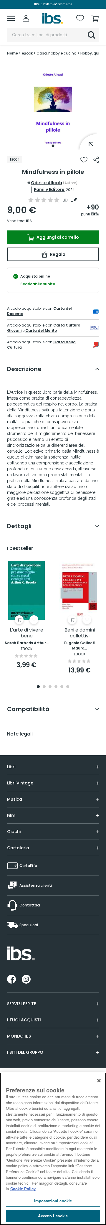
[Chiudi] (98, 1080)
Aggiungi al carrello (57, 237)
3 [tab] (50, 687)
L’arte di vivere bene (26, 633)
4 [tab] (56, 687)
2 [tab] (44, 687)
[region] (53, 1148)
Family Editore (49, 189)
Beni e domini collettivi (79, 633)
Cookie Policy (23, 1188)
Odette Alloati (46, 183)
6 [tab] (68, 687)
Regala (57, 254)
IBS (29, 220)
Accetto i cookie (53, 1216)
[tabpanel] (53, 106)
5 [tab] (62, 687)
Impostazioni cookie (53, 1200)
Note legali (20, 734)
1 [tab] (53, 146)
